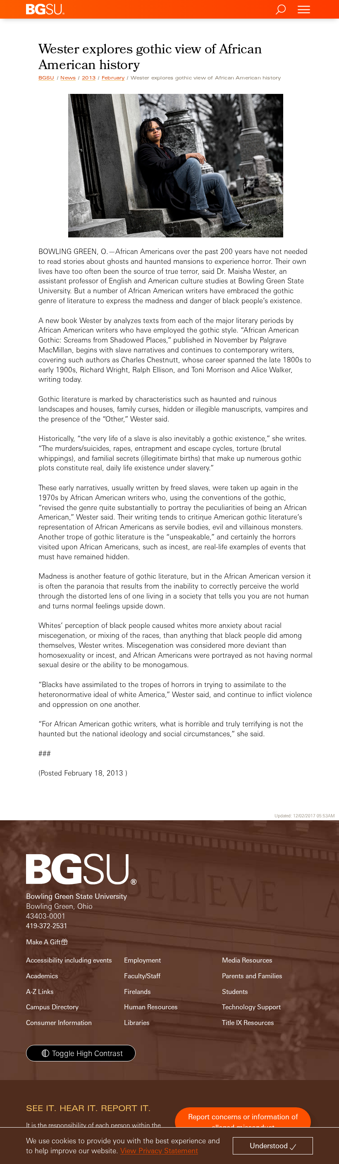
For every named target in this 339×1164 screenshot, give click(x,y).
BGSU (46, 78)
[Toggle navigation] (304, 9)
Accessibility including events (69, 960)
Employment (142, 960)
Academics (42, 976)
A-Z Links (40, 992)
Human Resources (151, 1007)
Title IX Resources (248, 1023)
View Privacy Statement (159, 1150)
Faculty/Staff (142, 976)
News (68, 78)
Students (235, 992)
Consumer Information (59, 1023)
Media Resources (247, 960)
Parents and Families (252, 976)
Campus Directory (52, 1007)
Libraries (137, 1023)
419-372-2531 (46, 926)
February (113, 78)
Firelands (137, 992)
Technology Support (251, 1007)
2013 (88, 78)
